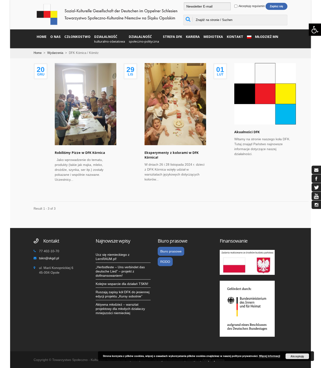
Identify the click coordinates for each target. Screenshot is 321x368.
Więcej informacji (269, 356)
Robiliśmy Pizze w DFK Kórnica (80, 152)
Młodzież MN (266, 36)
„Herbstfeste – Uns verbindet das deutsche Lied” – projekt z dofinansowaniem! (120, 271)
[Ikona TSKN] (316, 170)
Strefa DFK (172, 36)
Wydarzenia (55, 53)
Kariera (193, 36)
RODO (165, 262)
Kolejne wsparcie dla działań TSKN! (122, 284)
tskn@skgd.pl (49, 258)
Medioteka (213, 36)
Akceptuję (297, 356)
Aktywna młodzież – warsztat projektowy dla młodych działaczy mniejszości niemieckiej (120, 309)
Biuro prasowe (171, 251)
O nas (55, 36)
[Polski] (248, 36)
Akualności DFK (247, 132)
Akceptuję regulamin (251, 6)
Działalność (109, 39)
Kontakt (235, 36)
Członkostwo (77, 36)
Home (42, 36)
